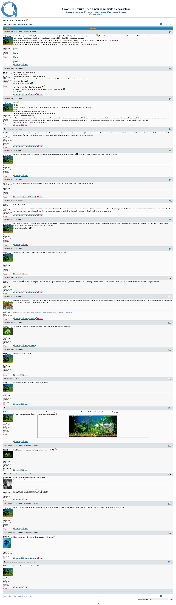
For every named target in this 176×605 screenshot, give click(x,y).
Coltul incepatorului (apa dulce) (23, 24)
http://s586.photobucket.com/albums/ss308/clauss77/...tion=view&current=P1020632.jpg (48, 312)
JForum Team (88, 603)
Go (170, 24)
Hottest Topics (90, 12)
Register (93, 14)
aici (102, 282)
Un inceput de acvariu (14, 20)
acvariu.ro (124, 12)
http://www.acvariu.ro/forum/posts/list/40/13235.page (27, 490)
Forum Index (7, 24)
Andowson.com (102, 603)
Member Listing (113, 12)
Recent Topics (79, 12)
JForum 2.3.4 (79, 603)
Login (100, 14)
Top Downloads (101, 12)
